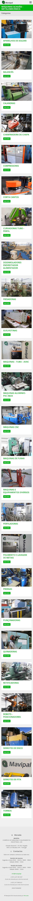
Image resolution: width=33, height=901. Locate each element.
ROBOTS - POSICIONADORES (12, 715)
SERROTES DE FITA (12, 779)
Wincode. (26, 895)
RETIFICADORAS (11, 682)
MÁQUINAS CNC (11, 427)
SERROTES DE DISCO (13, 748)
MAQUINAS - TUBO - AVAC (16, 361)
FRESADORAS (9, 299)
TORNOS (7, 810)
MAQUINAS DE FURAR (13, 458)
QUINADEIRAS (10, 651)
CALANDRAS (9, 103)
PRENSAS (7, 589)
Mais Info (7, 44)
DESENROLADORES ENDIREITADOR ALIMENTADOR (12, 265)
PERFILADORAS (10, 523)
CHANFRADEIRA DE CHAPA (16, 134)
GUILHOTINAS (10, 330)
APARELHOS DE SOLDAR (14, 40)
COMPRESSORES (11, 165)
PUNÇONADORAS (11, 620)
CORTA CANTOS (11, 197)
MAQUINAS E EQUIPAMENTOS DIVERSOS (16, 491)
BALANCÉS (8, 72)
